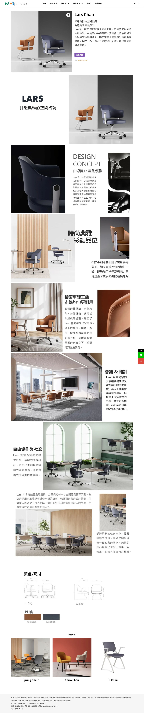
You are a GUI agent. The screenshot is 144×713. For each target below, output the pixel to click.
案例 (89, 3)
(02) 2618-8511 (19, 706)
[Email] (141, 361)
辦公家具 (76, 3)
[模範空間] (15, 3)
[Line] (141, 355)
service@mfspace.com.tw (49, 706)
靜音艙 (63, 3)
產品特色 (53, 3)
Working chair (83, 60)
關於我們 (98, 3)
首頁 (44, 3)
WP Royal (19, 709)
